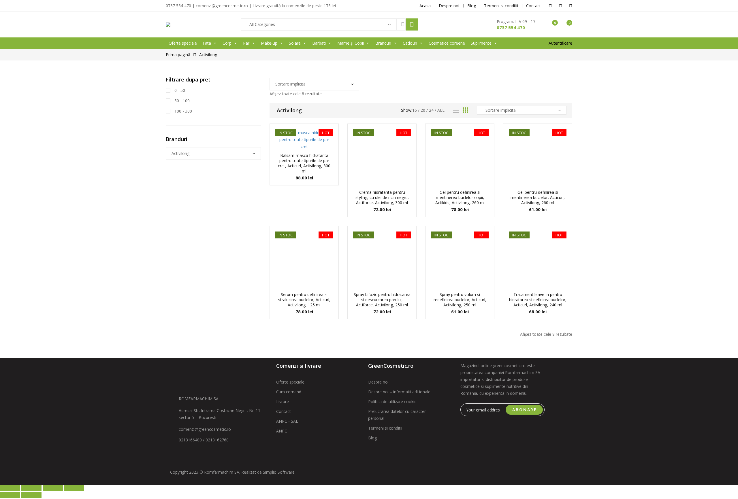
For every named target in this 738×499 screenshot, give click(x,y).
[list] (456, 110)
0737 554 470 (511, 27)
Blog (372, 438)
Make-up (269, 43)
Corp (227, 43)
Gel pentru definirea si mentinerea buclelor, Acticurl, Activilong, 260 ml (538, 197)
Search (412, 24)
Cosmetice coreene (447, 43)
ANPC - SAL (287, 421)
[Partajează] (53, 488)
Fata (207, 43)
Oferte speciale (183, 43)
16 (414, 110)
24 (431, 110)
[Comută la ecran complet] (31, 488)
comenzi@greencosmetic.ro (205, 429)
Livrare (282, 401)
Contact (283, 411)
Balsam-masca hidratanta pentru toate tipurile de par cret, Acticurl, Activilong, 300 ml (304, 163)
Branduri (383, 43)
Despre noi (378, 382)
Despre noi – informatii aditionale (399, 391)
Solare (295, 43)
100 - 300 (182, 111)
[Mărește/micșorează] (10, 488)
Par (246, 43)
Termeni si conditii (385, 428)
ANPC (281, 431)
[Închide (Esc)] (74, 488)
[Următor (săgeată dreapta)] (31, 495)
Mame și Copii (350, 43)
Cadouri (410, 43)
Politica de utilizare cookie (392, 401)
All (441, 110)
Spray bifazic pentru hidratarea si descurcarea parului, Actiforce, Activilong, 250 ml (382, 300)
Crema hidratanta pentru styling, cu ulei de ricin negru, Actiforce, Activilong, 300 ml (382, 197)
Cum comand (288, 391)
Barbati (319, 43)
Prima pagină (178, 54)
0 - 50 (179, 90)
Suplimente (481, 43)
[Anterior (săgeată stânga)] (10, 495)
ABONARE (524, 409)
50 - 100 (181, 100)
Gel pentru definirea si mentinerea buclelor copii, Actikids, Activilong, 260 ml (460, 197)
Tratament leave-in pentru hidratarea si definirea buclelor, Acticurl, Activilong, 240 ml (537, 300)
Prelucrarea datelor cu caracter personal (397, 415)
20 (423, 110)
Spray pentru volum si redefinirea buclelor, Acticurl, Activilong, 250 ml (460, 300)
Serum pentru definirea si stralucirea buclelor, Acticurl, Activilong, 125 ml (304, 300)
